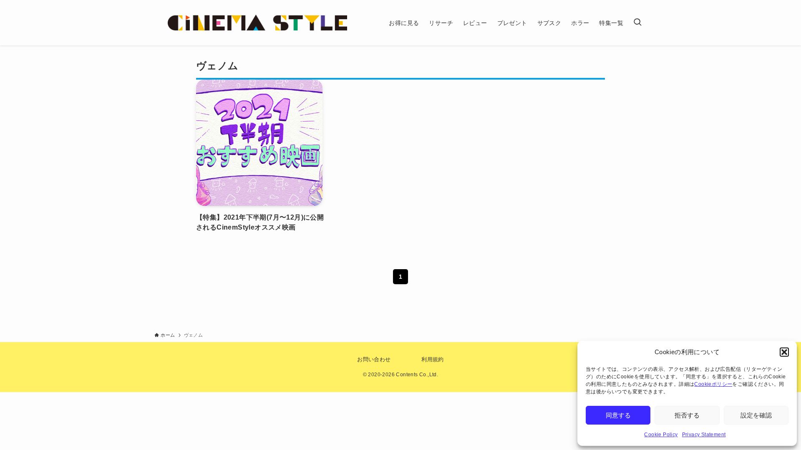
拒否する (687, 415)
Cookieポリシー (713, 384)
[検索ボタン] (637, 22)
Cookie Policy (661, 435)
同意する (618, 415)
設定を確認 (756, 415)
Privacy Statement (704, 435)
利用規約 (432, 359)
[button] (784, 352)
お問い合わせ (373, 359)
